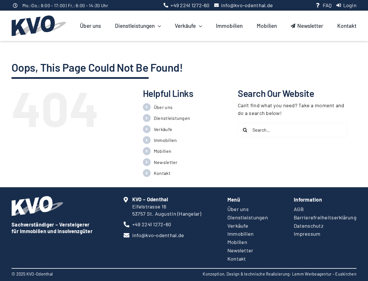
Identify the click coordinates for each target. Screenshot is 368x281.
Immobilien (165, 140)
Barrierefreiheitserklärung (325, 217)
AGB (299, 209)
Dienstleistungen (172, 118)
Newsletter (166, 162)
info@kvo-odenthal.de (247, 5)
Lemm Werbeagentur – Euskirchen (324, 274)
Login (349, 5)
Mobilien (162, 151)
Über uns (163, 107)
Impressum (307, 234)
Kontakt (162, 173)
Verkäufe (163, 129)
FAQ (327, 5)
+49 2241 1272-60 (189, 5)
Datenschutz (308, 226)
